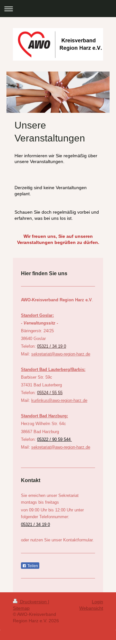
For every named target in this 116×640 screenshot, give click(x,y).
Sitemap (21, 608)
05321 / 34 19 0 (51, 346)
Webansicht (91, 608)
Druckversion (33, 601)
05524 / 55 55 (50, 392)
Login (97, 601)
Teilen (32, 566)
